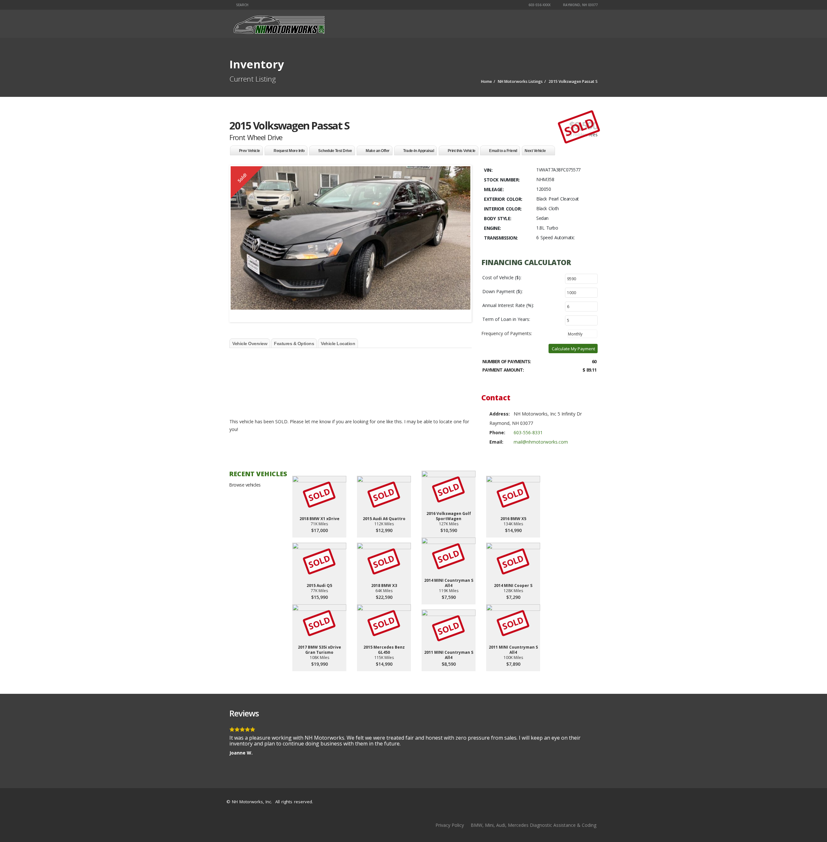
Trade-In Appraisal (418, 151)
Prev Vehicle (249, 151)
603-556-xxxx (539, 5)
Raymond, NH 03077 (580, 5)
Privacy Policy (449, 825)
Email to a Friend (503, 151)
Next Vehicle (535, 151)
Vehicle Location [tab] (338, 343)
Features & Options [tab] (294, 343)
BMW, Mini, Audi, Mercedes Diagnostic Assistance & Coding (533, 825)
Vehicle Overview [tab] (249, 343)
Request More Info (289, 151)
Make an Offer (378, 151)
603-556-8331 (528, 432)
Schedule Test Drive (335, 151)
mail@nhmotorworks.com (541, 442)
